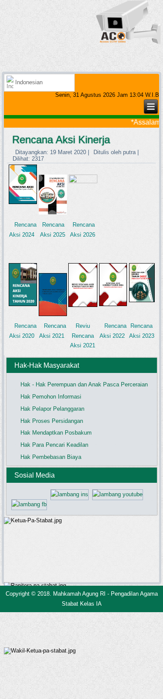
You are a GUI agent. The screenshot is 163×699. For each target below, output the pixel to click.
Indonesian (28, 82)
